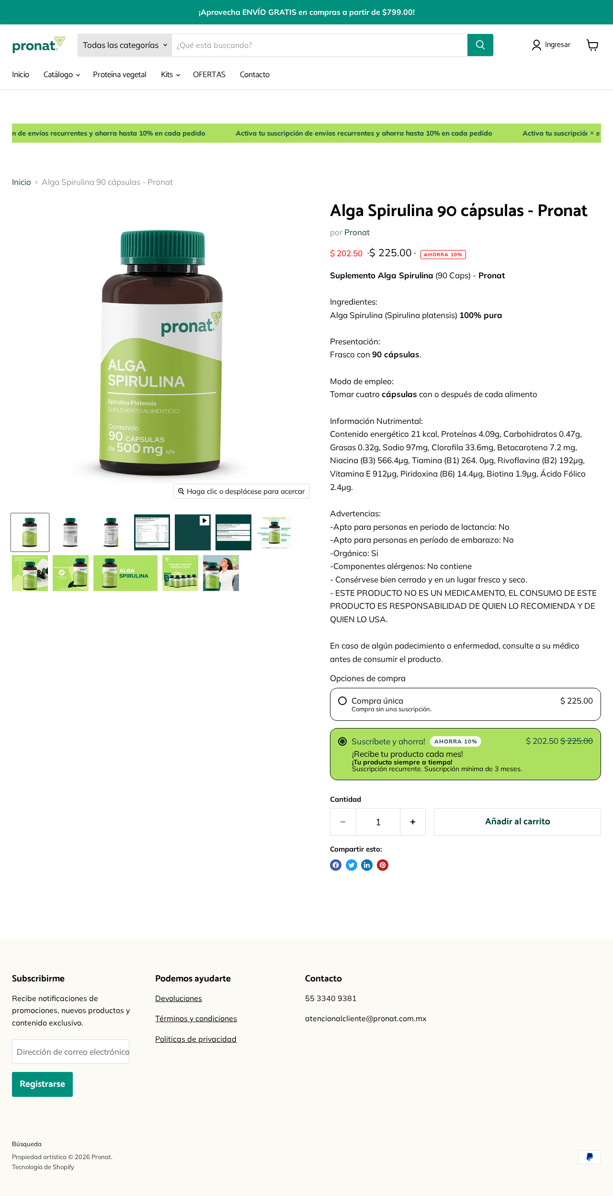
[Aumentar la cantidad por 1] (413, 822)
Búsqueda (27, 1144)
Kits (168, 74)
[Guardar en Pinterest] (382, 865)
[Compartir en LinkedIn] (367, 865)
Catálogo (59, 74)
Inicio (20, 74)
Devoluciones (178, 998)
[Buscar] (480, 45)
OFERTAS (209, 74)
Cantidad (345, 799)
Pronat (357, 232)
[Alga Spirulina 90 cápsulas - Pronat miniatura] (30, 532)
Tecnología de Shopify (43, 1167)
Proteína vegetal (120, 74)
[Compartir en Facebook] (335, 865)
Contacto (255, 74)
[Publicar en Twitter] (351, 865)
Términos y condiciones (196, 1018)
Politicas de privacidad (196, 1039)
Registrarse (42, 1084)
